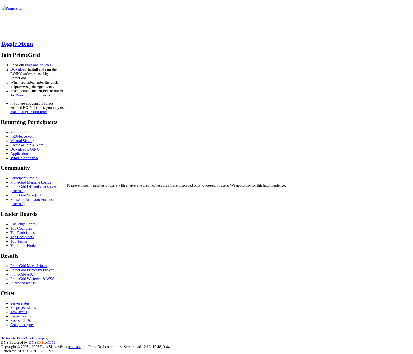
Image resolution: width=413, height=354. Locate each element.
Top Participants (22, 233)
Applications (19, 154)
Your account (20, 132)
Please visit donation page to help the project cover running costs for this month (64, 13)
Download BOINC (24, 149)
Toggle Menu (17, 44)
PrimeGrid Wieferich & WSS (32, 279)
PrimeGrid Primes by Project (32, 270)
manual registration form (28, 112)
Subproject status (23, 308)
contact (74, 347)
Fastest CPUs (20, 320)
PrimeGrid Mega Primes (28, 266)
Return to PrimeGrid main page (25, 338)
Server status (19, 303)
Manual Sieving (22, 141)
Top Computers (22, 237)
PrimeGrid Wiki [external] (29, 195)
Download (18, 69)
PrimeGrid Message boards (30, 182)
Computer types (22, 325)
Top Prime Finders (24, 245)
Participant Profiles (24, 178)
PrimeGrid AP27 (23, 274)
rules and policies (38, 65)
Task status (18, 312)
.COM (46, 342)
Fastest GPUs (20, 316)
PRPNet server (21, 136)
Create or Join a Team (26, 145)
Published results (23, 283)
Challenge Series (23, 224)
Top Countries (21, 228)
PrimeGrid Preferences (33, 95)
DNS (33, 342)
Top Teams (18, 241)
